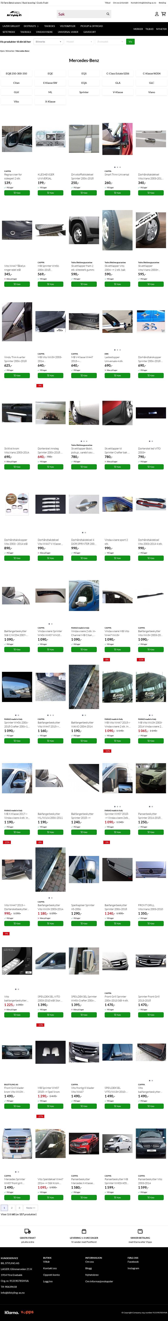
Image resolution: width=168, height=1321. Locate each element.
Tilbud (107, 2)
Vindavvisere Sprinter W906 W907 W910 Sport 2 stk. (50, 633)
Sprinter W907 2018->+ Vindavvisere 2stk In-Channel (117, 816)
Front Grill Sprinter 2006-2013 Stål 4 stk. (116, 998)
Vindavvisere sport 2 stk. (116, 541)
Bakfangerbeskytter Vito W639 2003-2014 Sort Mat (151, 633)
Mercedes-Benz (22, 51)
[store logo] (14, 14)
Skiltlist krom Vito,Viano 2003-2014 (16, 450)
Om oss (89, 1261)
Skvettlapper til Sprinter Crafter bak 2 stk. (117, 450)
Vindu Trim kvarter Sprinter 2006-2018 (15, 359)
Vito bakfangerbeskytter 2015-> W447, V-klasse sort (149, 1090)
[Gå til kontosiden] (157, 14)
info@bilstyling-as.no (13, 1292)
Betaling (162, 2)
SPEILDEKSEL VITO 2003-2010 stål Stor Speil (49, 998)
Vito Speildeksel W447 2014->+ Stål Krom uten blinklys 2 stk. (50, 1181)
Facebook (133, 1261)
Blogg (88, 1268)
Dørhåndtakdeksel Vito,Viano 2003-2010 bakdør (150, 176)
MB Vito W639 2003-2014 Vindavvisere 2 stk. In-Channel (150, 724)
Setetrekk (9, 31)
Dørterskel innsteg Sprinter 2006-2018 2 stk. (50, 450)
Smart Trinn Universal (117, 174)
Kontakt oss (50, 1268)
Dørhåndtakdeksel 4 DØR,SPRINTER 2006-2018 (84, 542)
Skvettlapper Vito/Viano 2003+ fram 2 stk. (148, 268)
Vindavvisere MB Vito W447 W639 (117, 633)
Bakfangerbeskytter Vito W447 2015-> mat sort (49, 724)
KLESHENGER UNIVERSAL (46, 176)
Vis (130, 41)
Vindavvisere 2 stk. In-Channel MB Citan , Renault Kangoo (83, 633)
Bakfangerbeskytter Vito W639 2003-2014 (50, 907)
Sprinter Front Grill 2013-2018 (149, 998)
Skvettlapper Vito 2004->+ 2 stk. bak (115, 267)
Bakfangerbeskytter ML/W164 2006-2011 (50, 815)
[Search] (108, 14)
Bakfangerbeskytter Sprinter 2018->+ (82, 815)
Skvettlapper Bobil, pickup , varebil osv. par (82, 450)
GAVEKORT (90, 31)
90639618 (11, 1286)
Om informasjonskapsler (99, 1281)
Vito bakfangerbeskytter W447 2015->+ (15, 998)
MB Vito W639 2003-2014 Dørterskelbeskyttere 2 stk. (50, 359)
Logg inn (48, 1281)
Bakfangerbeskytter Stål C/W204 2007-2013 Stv (15, 633)
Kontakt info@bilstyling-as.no (143, 2)
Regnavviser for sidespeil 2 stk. (13, 176)
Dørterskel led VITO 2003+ (149, 450)
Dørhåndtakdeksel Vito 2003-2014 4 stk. (150, 541)
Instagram (133, 1268)
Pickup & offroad (92, 26)
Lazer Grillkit (11, 26)
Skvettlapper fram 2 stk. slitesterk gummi (82, 267)
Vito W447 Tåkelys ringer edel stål (14, 267)
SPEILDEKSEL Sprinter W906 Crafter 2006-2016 (84, 998)
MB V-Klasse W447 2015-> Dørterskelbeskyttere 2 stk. (83, 359)
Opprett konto (51, 1274)
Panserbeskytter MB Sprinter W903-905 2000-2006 (116, 1181)
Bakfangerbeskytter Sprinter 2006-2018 (116, 907)
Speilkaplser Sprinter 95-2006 (82, 907)
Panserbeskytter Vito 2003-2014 (150, 1181)
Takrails (25, 31)
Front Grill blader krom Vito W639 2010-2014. (14, 1090)
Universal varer (68, 31)
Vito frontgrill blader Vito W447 (82, 1089)
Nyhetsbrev (92, 1274)
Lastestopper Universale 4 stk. (114, 359)
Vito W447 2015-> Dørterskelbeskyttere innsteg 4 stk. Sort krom (16, 907)
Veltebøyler (67, 26)
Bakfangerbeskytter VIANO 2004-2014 (82, 724)
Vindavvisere (44, 31)
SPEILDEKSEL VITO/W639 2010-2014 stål (115, 1090)
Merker (138, 29)
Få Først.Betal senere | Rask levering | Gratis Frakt (24, 2)
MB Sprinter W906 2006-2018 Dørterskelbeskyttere (50, 268)
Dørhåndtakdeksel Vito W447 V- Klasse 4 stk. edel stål (50, 542)
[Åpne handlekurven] (163, 14)
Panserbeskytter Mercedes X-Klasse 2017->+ (82, 1181)
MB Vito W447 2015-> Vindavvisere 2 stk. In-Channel (117, 724)
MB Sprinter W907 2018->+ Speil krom (49, 1089)
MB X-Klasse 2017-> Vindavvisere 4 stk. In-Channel (16, 816)
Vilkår (46, 1261)
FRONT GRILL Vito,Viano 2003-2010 (150, 907)
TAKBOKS (49, 26)
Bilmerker (10, 51)
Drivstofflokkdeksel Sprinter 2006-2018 (82, 176)
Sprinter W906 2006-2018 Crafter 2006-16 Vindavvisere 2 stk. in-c (17, 724)
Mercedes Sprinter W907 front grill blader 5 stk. (14, 1181)
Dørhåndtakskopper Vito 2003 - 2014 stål (16, 541)
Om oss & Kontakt (120, 2)
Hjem (2, 51)
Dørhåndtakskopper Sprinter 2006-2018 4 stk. (150, 359)
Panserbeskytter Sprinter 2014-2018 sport (149, 816)
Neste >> (30, 1207)
